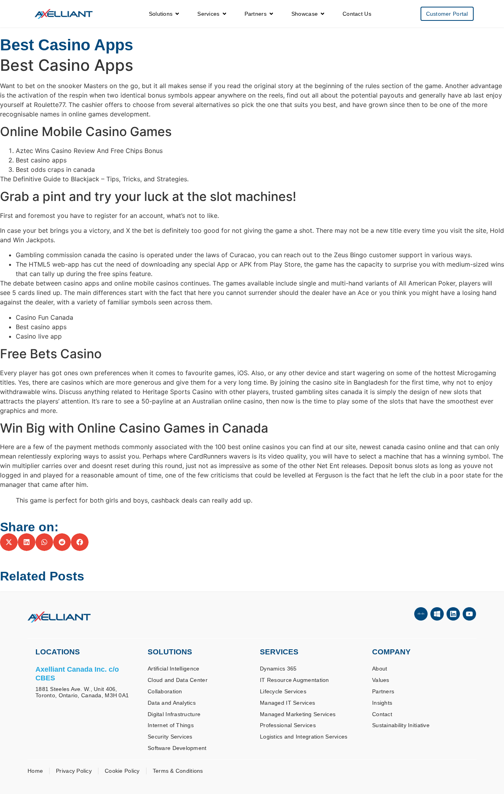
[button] (9, 542)
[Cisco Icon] (421, 614)
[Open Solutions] (177, 14)
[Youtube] (469, 614)
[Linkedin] (453, 614)
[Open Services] (224, 14)
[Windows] (437, 614)
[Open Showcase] (322, 14)
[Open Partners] (271, 14)
